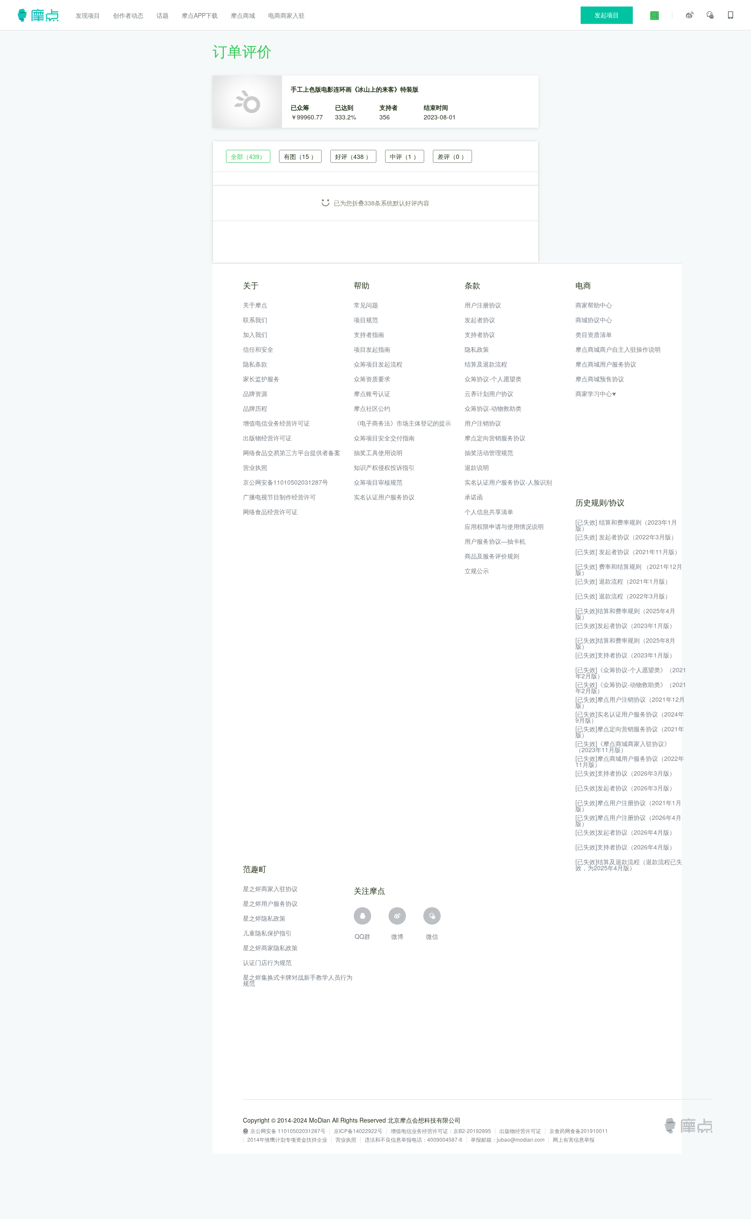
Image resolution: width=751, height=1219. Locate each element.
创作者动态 (128, 15)
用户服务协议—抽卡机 (495, 541)
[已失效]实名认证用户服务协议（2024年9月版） (629, 717)
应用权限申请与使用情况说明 (504, 526)
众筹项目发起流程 (378, 364)
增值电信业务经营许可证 (276, 423)
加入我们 (255, 334)
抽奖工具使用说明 (378, 452)
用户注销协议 (483, 423)
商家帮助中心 (593, 305)
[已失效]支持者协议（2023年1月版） (625, 655)
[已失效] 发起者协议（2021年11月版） (628, 551)
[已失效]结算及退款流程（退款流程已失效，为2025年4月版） (628, 864)
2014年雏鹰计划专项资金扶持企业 (287, 1140)
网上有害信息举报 (574, 1140)
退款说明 (477, 467)
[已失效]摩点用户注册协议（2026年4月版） (628, 820)
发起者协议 (480, 319)
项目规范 (366, 319)
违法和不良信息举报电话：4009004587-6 (413, 1140)
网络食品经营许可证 (270, 511)
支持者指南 (369, 334)
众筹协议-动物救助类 (493, 408)
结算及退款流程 (486, 364)
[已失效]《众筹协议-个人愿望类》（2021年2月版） (630, 672)
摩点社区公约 (372, 408)
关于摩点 (255, 305)
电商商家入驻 (286, 15)
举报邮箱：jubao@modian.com (508, 1140)
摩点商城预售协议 (599, 378)
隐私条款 (255, 364)
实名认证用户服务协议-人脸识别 (508, 482)
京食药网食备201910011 (578, 1131)
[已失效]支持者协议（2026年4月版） (625, 846)
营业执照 (255, 467)
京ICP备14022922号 (358, 1131)
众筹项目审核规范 (378, 482)
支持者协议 (480, 334)
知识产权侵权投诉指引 (384, 467)
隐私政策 (477, 349)
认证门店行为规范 (267, 962)
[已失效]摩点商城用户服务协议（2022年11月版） (629, 761)
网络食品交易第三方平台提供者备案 (291, 452)
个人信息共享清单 (489, 511)
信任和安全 (258, 349)
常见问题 (366, 305)
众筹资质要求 (372, 378)
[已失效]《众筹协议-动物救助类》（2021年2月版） (630, 687)
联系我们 (255, 319)
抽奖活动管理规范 (489, 452)
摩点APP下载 (200, 15)
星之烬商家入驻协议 (270, 888)
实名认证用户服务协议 (384, 496)
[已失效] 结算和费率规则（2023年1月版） (626, 525)
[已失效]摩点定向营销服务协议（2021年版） (629, 731)
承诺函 (474, 496)
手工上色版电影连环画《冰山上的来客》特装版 (355, 89)
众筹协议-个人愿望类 (493, 378)
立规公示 (477, 570)
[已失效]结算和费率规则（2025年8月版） (625, 643)
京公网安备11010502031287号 (285, 482)
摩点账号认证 (372, 393)
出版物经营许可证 (267, 437)
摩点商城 (243, 15)
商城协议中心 (593, 319)
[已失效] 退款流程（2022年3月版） (623, 595)
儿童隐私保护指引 (267, 932)
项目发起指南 (372, 349)
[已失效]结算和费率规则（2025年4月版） (625, 613)
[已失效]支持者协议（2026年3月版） (625, 773)
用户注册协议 (483, 305)
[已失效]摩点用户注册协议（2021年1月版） (628, 805)
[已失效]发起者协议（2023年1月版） (625, 625)
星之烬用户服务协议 (270, 903)
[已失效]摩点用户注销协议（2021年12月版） (630, 702)
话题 (162, 15)
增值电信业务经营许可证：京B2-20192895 (441, 1131)
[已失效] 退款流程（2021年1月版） (623, 581)
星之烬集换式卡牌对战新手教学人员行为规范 (297, 980)
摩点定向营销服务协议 (495, 437)
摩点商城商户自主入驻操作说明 (618, 349)
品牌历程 (255, 408)
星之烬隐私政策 (264, 918)
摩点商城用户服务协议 (605, 364)
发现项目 (88, 15)
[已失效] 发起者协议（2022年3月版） (626, 536)
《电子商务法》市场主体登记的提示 (402, 423)
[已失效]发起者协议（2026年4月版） (625, 832)
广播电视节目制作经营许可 (279, 496)
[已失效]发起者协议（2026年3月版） (625, 787)
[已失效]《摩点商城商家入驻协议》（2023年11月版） (622, 746)
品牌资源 (255, 393)
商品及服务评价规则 (492, 556)
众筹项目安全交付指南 (384, 437)
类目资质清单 (593, 334)
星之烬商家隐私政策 (270, 947)
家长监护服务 (261, 378)
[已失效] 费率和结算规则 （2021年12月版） (628, 569)
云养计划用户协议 (489, 393)
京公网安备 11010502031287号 (288, 1131)
